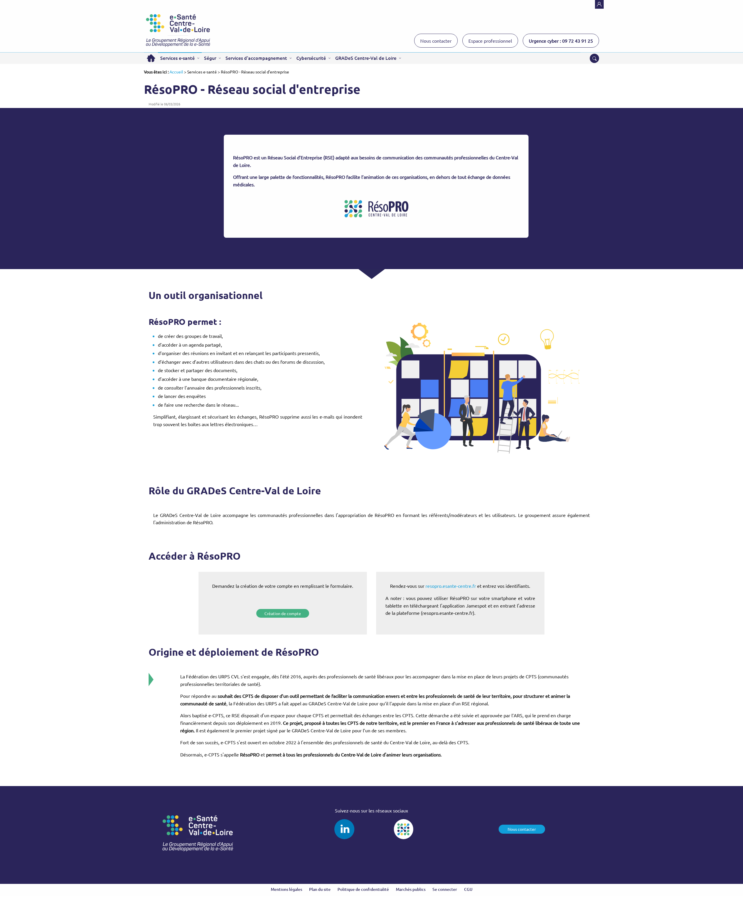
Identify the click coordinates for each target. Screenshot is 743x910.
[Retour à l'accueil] (178, 30)
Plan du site (320, 889)
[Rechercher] (594, 58)
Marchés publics (410, 889)
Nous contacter (436, 40)
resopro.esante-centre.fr (450, 586)
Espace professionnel (490, 40)
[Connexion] (599, 4)
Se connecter (444, 889)
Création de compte (282, 613)
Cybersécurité (311, 58)
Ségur (210, 58)
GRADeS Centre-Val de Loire (365, 58)
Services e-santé (177, 58)
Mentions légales (286, 889)
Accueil (151, 58)
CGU (468, 889)
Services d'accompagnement (256, 58)
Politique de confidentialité (363, 889)
